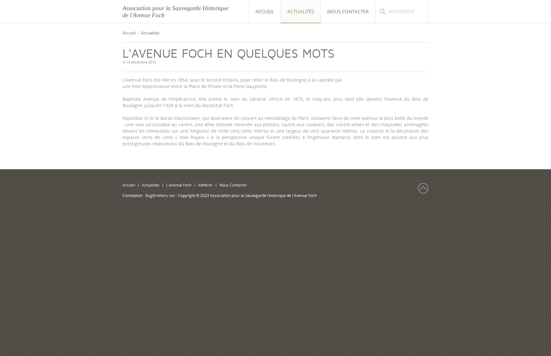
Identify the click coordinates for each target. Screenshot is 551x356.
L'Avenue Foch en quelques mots (228, 54)
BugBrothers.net (160, 195)
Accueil (129, 33)
